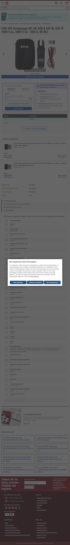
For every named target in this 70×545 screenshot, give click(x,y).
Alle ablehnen (18, 282)
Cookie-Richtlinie (34, 276)
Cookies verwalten (35, 282)
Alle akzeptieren (52, 282)
